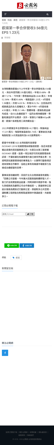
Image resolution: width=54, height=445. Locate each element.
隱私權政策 (43, 432)
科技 (10, 20)
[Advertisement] (27, 310)
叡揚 (18, 257)
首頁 (4, 20)
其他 (15, 20)
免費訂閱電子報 (11, 432)
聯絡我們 (30, 435)
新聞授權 (33, 432)
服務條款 (21, 435)
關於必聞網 (23, 432)
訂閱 (31, 214)
